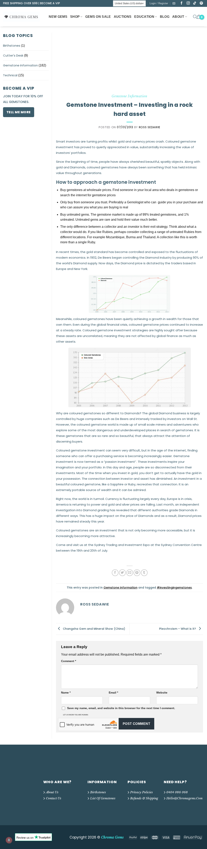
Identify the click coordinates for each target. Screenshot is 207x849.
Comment (68, 661)
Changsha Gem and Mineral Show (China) (93, 629)
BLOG (164, 16)
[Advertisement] (129, 63)
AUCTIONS (123, 16)
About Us (52, 792)
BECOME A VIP (50, 3)
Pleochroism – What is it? (178, 629)
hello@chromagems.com (184, 798)
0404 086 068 (177, 792)
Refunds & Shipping (144, 798)
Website (161, 692)
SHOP (75, 16)
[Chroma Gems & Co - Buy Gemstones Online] (23, 17)
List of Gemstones (102, 798)
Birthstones (11, 45)
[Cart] (199, 17)
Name (66, 692)
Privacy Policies (141, 792)
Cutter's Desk (13, 55)
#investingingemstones (174, 588)
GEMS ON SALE (98, 16)
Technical (10, 75)
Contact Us (53, 798)
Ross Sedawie (149, 127)
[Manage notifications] (9, 840)
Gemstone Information (20, 65)
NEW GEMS (58, 16)
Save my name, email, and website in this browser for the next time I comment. (121, 708)
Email (113, 692)
